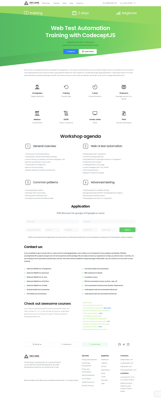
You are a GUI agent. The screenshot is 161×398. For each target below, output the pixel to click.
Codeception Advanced (93, 313)
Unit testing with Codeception (97, 308)
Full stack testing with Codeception (96, 321)
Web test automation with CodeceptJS (96, 324)
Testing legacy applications (92, 316)
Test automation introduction (93, 305)
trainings (39, 311)
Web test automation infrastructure (95, 329)
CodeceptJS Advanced (92, 327)
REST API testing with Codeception (95, 319)
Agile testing (87, 303)
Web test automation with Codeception (96, 311)
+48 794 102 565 (127, 3)
